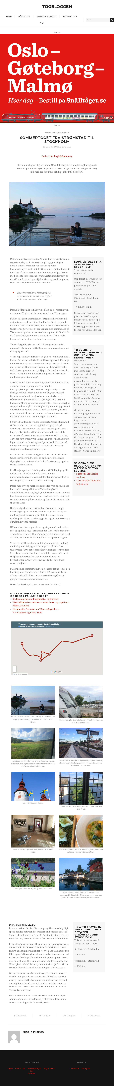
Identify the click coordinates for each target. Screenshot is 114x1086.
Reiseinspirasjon (47, 16)
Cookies (31, 1073)
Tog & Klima (70, 16)
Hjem (9, 16)
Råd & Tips (24, 16)
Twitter (46, 1015)
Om (41, 23)
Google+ (71, 1015)
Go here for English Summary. (57, 156)
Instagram (86, 1068)
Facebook (21, 1015)
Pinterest (95, 1015)
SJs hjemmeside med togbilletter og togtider (35, 599)
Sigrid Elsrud (66, 147)
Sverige (65, 132)
